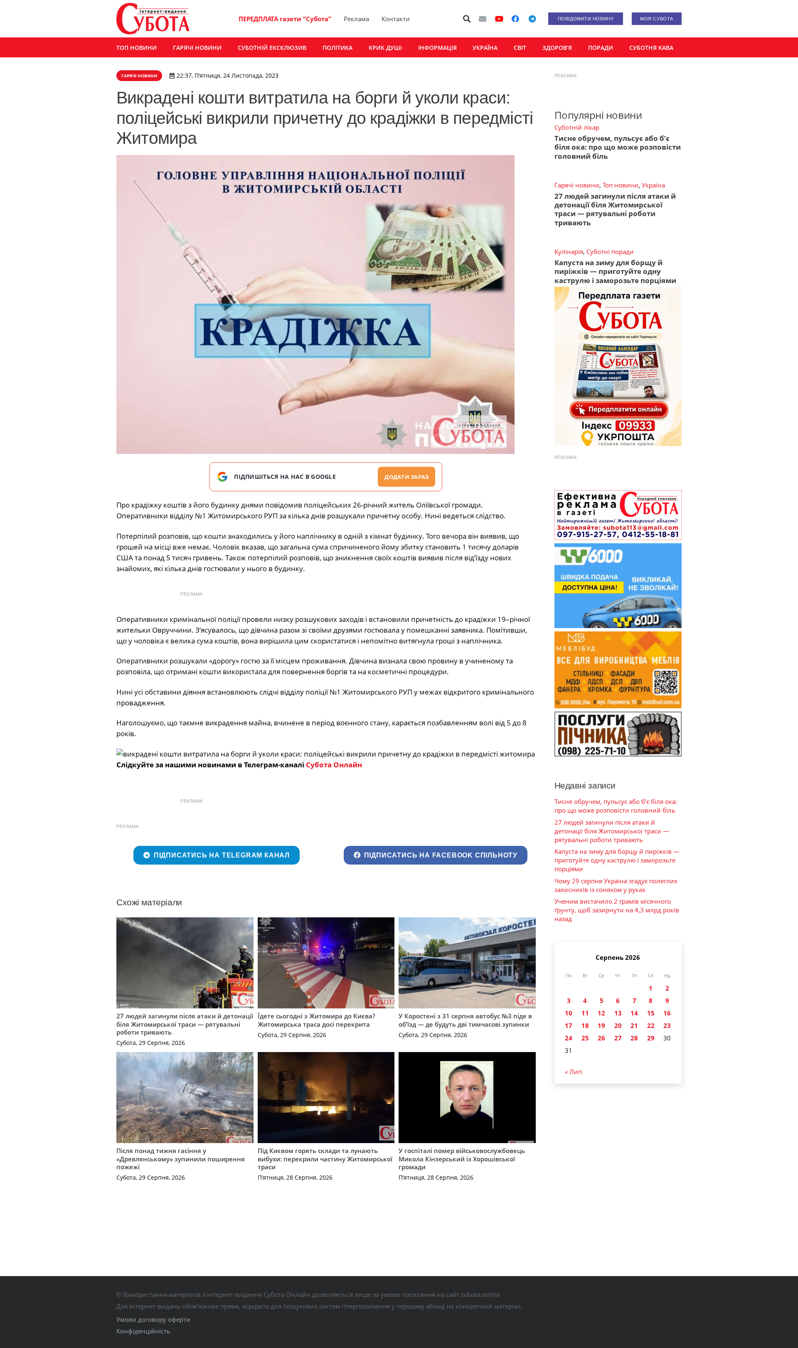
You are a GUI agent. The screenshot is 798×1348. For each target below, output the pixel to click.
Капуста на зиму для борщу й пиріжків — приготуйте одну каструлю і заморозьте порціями (615, 271)
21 (634, 1025)
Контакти (396, 19)
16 (667, 1013)
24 (568, 1038)
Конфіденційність (143, 1331)
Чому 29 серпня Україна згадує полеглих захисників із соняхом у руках (615, 885)
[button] (467, 18)
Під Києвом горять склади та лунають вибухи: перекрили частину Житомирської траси (325, 1158)
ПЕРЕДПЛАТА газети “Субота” (285, 19)
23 (667, 1025)
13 (618, 1013)
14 (634, 1013)
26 (601, 1038)
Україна (653, 185)
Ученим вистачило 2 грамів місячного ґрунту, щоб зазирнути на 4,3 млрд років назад (616, 910)
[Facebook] (515, 18)
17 (568, 1025)
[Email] (482, 18)
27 (618, 1038)
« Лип (573, 1071)
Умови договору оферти (153, 1319)
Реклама (356, 19)
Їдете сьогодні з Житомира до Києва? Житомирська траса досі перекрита (316, 1020)
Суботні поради (610, 251)
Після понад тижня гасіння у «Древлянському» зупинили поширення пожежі (180, 1158)
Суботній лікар (576, 127)
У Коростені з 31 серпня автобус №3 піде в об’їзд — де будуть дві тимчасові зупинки (465, 1020)
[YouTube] (499, 18)
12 (601, 1013)
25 (585, 1038)
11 (585, 1013)
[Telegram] (532, 18)
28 (634, 1038)
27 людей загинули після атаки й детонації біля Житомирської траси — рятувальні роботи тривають (184, 1024)
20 (618, 1025)
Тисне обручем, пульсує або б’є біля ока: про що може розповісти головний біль (617, 147)
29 (651, 1038)
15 (651, 1013)
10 (568, 1013)
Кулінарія (568, 251)
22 (651, 1025)
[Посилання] (153, 19)
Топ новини (620, 185)
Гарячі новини (576, 185)
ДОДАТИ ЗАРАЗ (406, 477)
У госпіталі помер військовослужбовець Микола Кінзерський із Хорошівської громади (462, 1158)
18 (585, 1025)
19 (601, 1025)
